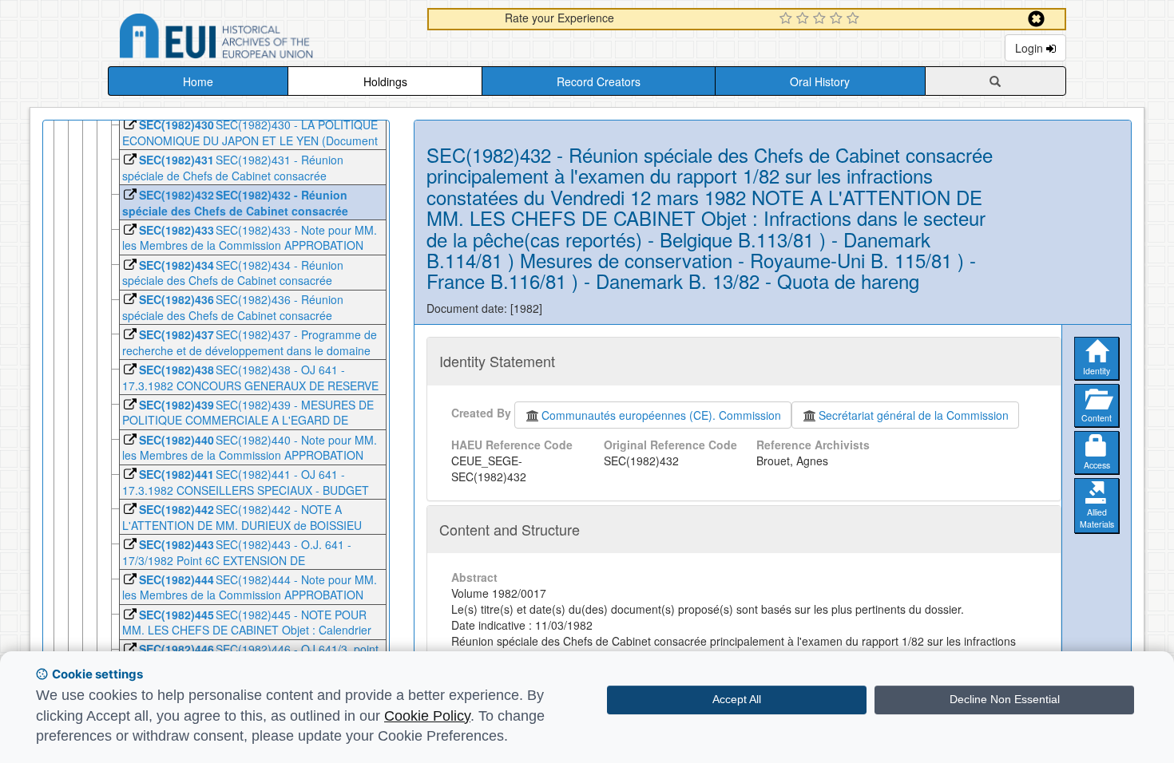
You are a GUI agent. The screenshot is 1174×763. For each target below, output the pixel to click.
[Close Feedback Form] (1036, 19)
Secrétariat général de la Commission (914, 415)
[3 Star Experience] (821, 19)
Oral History (820, 81)
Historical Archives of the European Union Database (261, 38)
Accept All (736, 699)
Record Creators (599, 81)
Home (198, 81)
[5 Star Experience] (855, 19)
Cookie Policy (427, 716)
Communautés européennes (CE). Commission (661, 415)
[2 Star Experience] (804, 19)
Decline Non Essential (1005, 699)
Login (1030, 48)
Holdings (385, 81)
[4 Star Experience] (838, 19)
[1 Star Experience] (787, 19)
